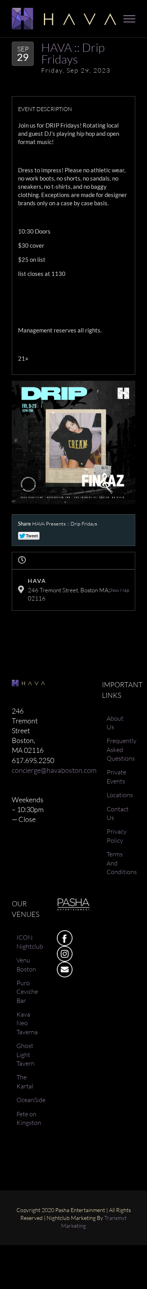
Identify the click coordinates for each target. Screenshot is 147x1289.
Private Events (116, 776)
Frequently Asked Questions (119, 749)
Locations (119, 795)
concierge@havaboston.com (54, 770)
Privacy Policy (117, 835)
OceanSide (28, 1100)
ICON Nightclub (28, 941)
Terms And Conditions (119, 863)
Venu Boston (26, 964)
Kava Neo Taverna (27, 1023)
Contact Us (118, 813)
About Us (115, 722)
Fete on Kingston (28, 1118)
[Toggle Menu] (129, 18)
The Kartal (24, 1081)
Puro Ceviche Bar (27, 991)
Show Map (119, 590)
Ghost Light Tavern (25, 1054)
